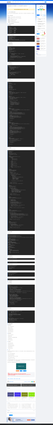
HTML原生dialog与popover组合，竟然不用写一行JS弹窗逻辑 (41, 19)
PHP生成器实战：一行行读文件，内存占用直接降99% (31, 397)
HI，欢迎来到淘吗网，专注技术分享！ (10, 0)
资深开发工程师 (11, 381)
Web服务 (16, 13)
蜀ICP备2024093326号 (39, 424)
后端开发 (19, 378)
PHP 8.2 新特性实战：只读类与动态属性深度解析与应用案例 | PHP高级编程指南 (43, 43)
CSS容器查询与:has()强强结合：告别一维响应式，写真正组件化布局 (41, 21)
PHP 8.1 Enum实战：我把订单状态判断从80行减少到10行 (17, 397)
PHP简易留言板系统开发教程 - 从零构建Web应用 (12, 385)
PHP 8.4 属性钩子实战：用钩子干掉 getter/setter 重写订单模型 (10, 397)
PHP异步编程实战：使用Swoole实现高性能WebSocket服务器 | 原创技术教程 (43, 48)
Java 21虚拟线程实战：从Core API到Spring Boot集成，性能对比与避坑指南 (41, 23)
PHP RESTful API (11, 378)
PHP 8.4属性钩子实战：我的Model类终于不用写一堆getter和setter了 (24, 397)
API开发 (8, 378)
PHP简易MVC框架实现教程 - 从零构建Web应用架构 (27, 385)
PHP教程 (14, 378)
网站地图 (36, 424)
